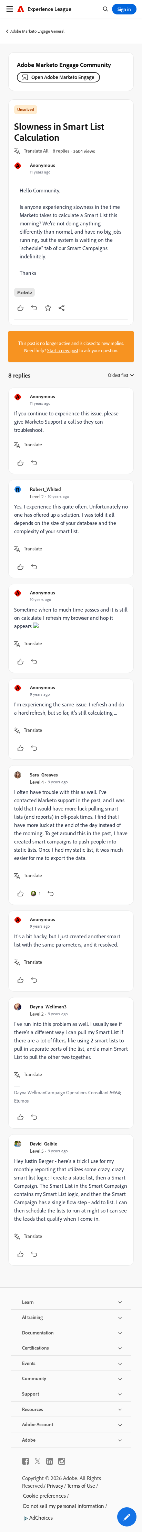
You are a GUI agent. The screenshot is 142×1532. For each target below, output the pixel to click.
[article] (71, 430)
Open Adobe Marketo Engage (62, 77)
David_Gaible (43, 1144)
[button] (36, 151)
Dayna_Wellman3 (48, 1006)
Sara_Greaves (44, 775)
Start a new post (62, 350)
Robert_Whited (45, 489)
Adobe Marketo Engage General (37, 31)
